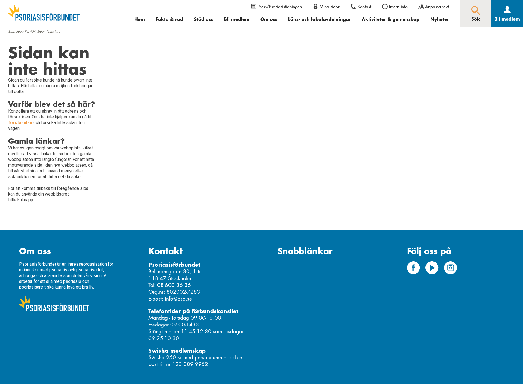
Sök (475, 19)
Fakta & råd (169, 19)
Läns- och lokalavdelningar (319, 19)
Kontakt (364, 6)
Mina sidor (330, 6)
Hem (139, 19)
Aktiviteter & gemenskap (390, 19)
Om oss (268, 19)
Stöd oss (203, 19)
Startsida (15, 32)
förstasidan (20, 122)
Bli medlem (237, 19)
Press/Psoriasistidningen (279, 6)
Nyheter (439, 19)
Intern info (398, 6)
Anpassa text (437, 6)
